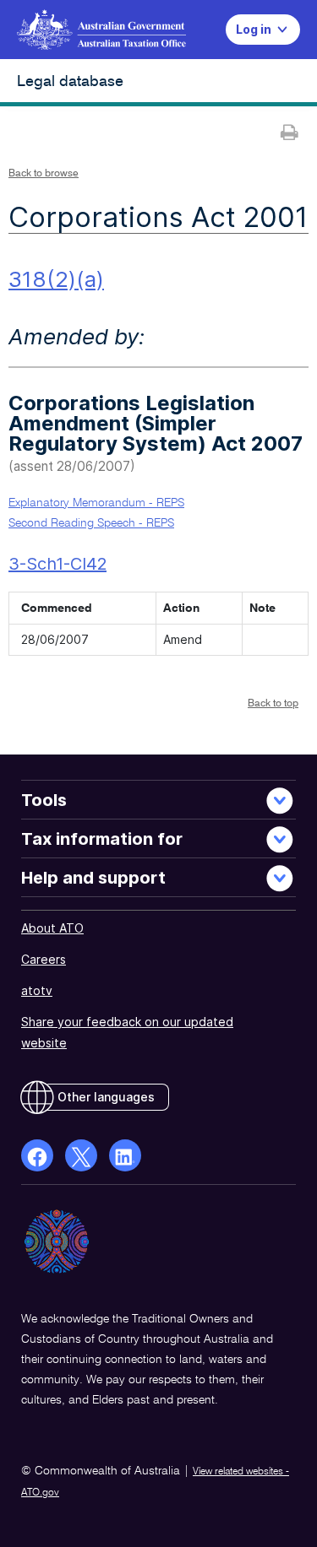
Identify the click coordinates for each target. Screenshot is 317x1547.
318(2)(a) (56, 279)
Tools (44, 800)
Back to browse (43, 174)
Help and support (93, 878)
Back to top (273, 704)
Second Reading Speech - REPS (91, 523)
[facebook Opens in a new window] (37, 1155)
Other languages (106, 1097)
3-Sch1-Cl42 (57, 564)
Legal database (70, 81)
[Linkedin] (125, 1155)
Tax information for (102, 839)
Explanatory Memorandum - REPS (96, 503)
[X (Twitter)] (81, 1155)
